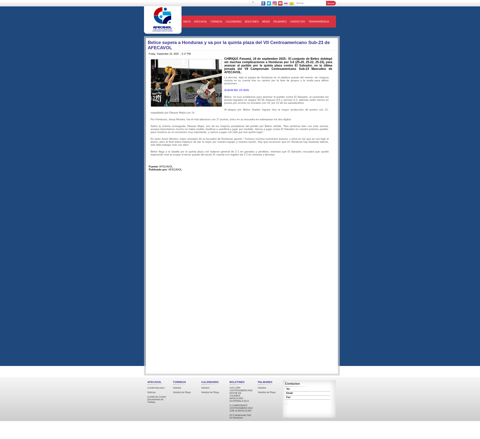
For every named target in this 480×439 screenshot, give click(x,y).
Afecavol (200, 21)
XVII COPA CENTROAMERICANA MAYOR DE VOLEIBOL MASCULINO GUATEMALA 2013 (241, 394)
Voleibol (177, 388)
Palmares (280, 21)
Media (266, 21)
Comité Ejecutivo (156, 388)
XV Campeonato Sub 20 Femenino (240, 416)
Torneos (216, 21)
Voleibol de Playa (182, 392)
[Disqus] (242, 223)
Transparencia (318, 21)
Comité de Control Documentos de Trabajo (156, 399)
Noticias (151, 392)
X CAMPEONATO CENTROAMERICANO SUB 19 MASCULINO (241, 408)
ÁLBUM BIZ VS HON (236, 90)
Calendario (234, 21)
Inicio (187, 21)
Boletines (252, 21)
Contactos (297, 21)
